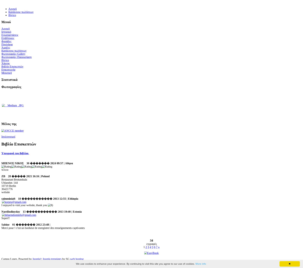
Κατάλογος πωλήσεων (13, 50)
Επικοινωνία (8, 69)
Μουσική (6, 72)
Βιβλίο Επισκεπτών (12, 66)
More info (201, 263)
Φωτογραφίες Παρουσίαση (16, 57)
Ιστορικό (6, 31)
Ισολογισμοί (8, 136)
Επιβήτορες (7, 38)
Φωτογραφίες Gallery (13, 53)
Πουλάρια (7, 44)
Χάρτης (5, 63)
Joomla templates (52, 258)
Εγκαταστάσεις (9, 34)
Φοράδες (6, 41)
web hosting (77, 258)
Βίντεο (5, 60)
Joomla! (36, 258)
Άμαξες (5, 47)
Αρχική (5, 28)
